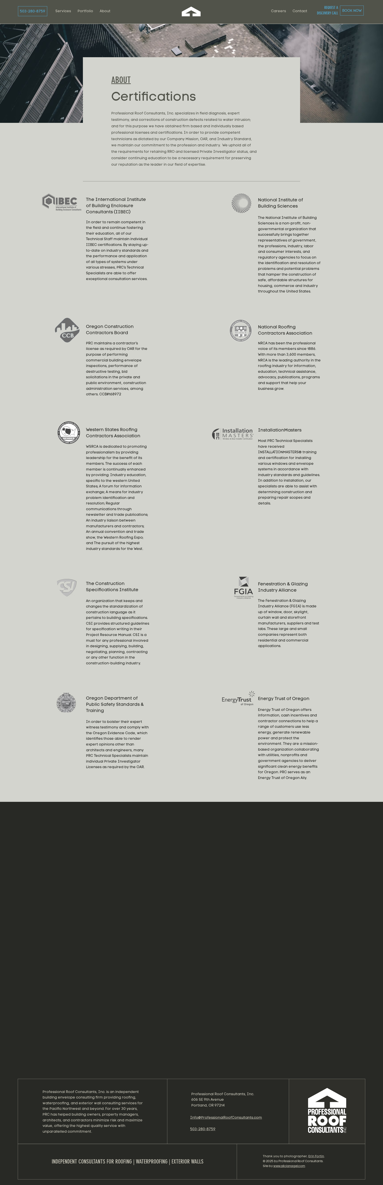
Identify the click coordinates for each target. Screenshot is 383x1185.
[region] (328, 1114)
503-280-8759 (202, 1129)
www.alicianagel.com (289, 1166)
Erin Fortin (316, 1156)
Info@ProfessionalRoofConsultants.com (226, 1117)
